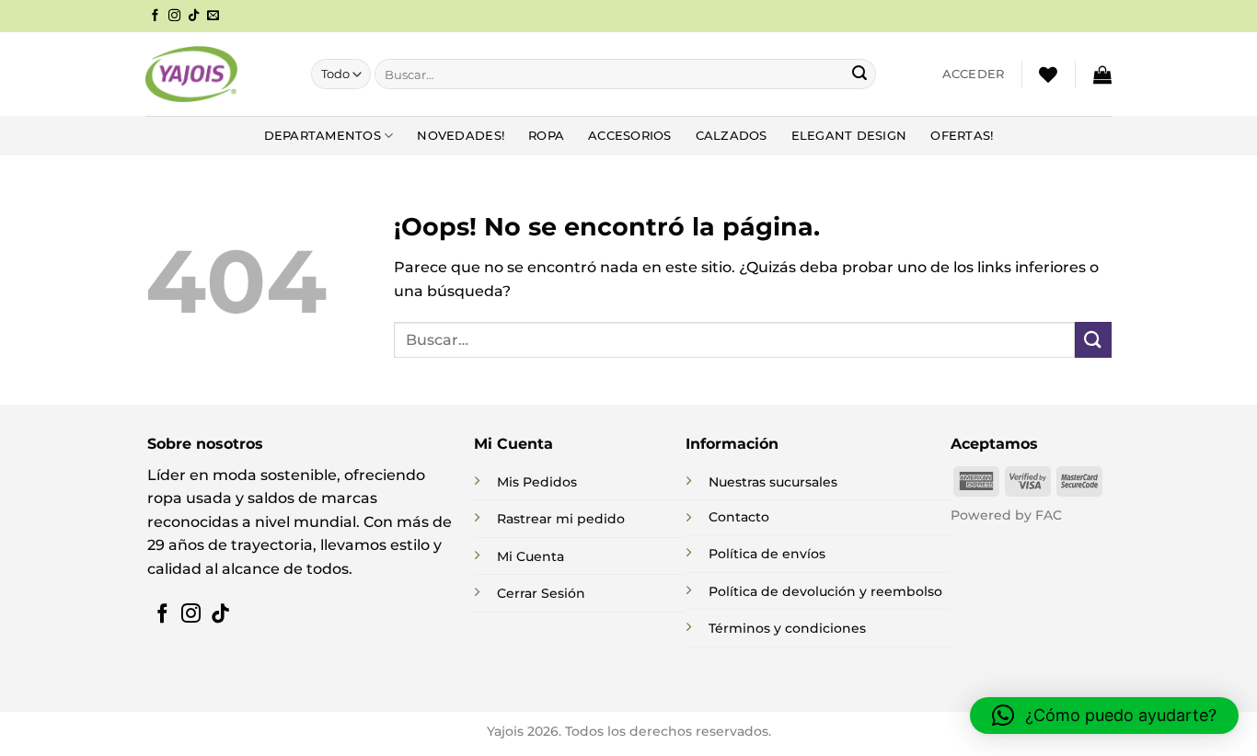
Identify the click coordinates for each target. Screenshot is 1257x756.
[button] (973, 74)
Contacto (739, 517)
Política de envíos (767, 553)
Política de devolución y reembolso (825, 591)
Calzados (731, 136)
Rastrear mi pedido (561, 518)
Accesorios (630, 136)
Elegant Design (849, 136)
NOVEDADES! (460, 136)
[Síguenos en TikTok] (194, 16)
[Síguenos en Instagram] (174, 16)
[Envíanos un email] (213, 16)
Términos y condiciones (787, 628)
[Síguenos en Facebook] (155, 16)
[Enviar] (859, 74)
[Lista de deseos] (1048, 74)
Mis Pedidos (537, 482)
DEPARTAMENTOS (322, 136)
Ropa (546, 136)
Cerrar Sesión (541, 593)
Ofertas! (961, 136)
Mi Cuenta (530, 556)
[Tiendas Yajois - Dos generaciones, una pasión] (191, 73)
